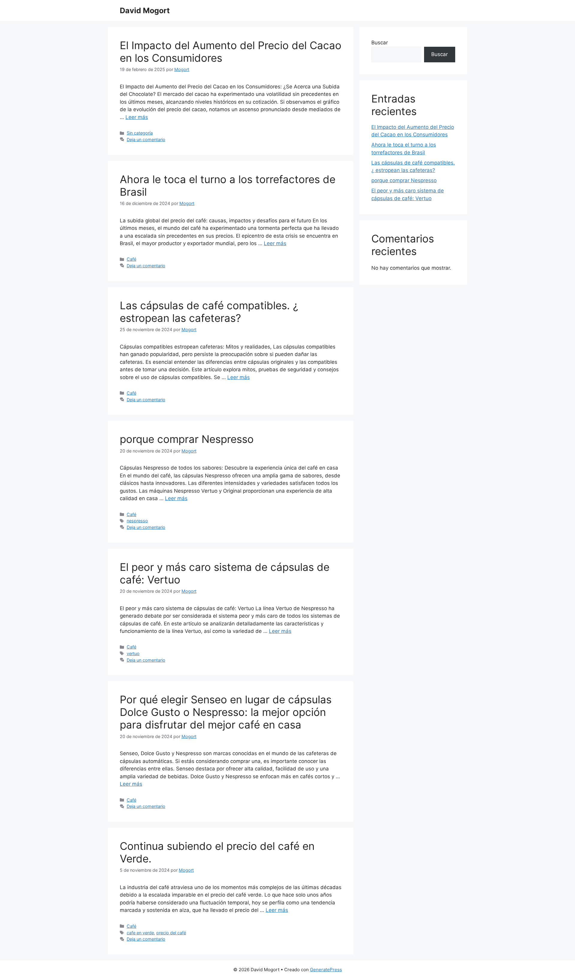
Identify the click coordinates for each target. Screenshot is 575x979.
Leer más (136, 117)
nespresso (137, 520)
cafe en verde (140, 932)
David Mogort (145, 10)
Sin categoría (140, 132)
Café (131, 259)
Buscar (379, 43)
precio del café (171, 932)
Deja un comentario (146, 139)
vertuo (133, 653)
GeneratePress (326, 969)
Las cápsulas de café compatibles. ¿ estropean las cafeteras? (209, 311)
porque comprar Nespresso (187, 439)
